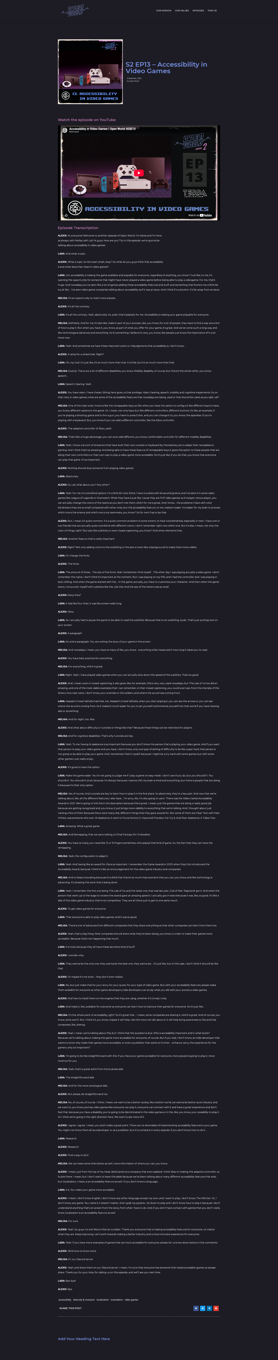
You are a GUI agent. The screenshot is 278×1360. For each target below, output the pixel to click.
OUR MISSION (163, 10)
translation (117, 1299)
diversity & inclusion (84, 1299)
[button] (196, 1308)
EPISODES (198, 10)
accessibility (64, 1299)
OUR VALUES (182, 10)
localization (103, 1299)
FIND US (212, 10)
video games (131, 1299)
